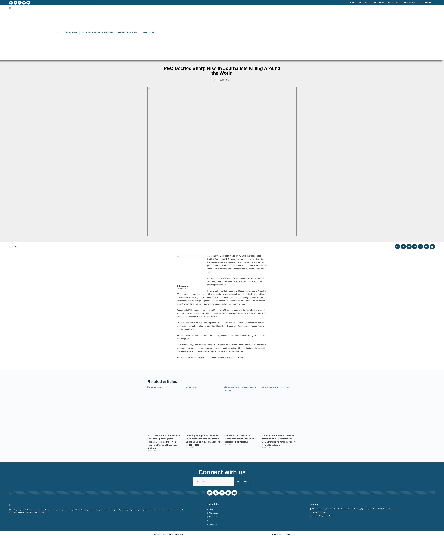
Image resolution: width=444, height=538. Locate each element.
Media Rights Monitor (127, 33)
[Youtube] (28, 3)
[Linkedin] (11, 3)
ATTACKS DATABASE (148, 33)
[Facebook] (24, 3)
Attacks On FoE (70, 33)
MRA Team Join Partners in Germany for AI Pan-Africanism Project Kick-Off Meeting (239, 438)
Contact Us (427, 2)
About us (363, 2)
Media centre (410, 2)
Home (352, 2)
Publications (393, 2)
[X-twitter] (15, 3)
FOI (56, 33)
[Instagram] (20, 3)
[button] (397, 246)
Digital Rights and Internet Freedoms (97, 33)
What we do (379, 2)
